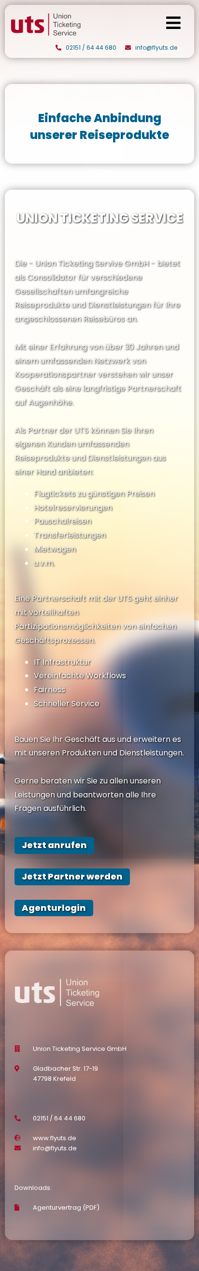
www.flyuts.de (54, 1138)
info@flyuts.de (156, 47)
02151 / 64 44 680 (91, 47)
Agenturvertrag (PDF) (66, 1207)
